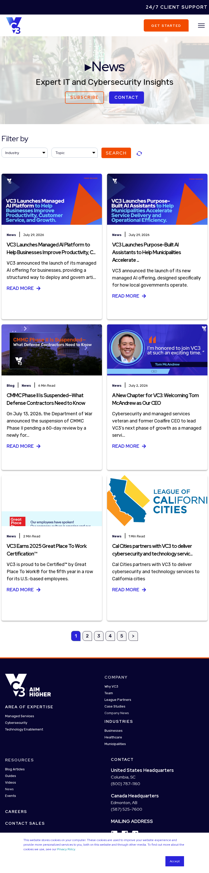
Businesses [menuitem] (113, 731)
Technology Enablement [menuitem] (24, 729)
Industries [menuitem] (118, 721)
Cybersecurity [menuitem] (16, 723)
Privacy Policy (66, 849)
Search (116, 153)
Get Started (166, 25)
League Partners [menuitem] (117, 700)
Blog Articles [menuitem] (15, 769)
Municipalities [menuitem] (115, 744)
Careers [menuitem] (16, 811)
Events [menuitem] (10, 796)
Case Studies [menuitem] (114, 706)
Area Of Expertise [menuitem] (29, 707)
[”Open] (201, 25)
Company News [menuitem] (116, 713)
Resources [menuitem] (19, 760)
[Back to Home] (14, 25)
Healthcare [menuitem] (113, 737)
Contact (126, 97)
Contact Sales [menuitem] (25, 823)
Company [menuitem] (116, 677)
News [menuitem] (9, 789)
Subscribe (84, 97)
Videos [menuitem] (10, 782)
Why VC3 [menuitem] (111, 686)
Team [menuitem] (108, 693)
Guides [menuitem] (10, 776)
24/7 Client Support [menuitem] (177, 7)
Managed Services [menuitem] (19, 716)
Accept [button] (175, 861)
